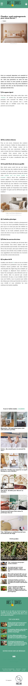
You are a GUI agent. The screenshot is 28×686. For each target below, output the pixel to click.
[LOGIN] (26, 4)
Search (22, 9)
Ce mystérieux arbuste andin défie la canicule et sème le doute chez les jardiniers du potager (17, 630)
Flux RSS (23, 670)
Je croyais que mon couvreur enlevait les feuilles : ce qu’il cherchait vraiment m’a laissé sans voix (17, 569)
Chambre (21, 409)
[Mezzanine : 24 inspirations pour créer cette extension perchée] (14, 419)
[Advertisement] (14, 60)
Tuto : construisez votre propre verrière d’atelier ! (16, 563)
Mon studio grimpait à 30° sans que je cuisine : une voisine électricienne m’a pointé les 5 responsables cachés (17, 575)
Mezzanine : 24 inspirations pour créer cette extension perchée (13, 429)
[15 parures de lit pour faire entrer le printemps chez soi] (14, 502)
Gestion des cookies (7, 670)
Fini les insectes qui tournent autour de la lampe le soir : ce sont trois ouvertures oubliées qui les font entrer (17, 624)
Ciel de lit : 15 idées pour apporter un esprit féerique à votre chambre (14, 470)
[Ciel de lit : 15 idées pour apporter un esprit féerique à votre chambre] (14, 460)
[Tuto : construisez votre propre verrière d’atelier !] (4, 563)
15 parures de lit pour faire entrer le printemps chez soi (12, 512)
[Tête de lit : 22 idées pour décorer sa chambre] (14, 481)
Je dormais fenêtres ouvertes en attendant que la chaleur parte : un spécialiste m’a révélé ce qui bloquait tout (17, 581)
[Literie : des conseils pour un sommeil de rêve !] (14, 440)
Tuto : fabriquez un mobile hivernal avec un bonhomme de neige (13, 532)
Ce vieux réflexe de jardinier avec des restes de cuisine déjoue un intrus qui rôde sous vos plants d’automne (17, 636)
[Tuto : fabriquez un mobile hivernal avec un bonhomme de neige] (14, 523)
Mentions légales (16, 670)
